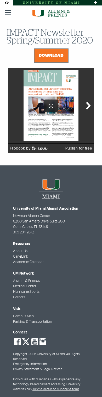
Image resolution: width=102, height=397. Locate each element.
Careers (19, 297)
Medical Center (24, 286)
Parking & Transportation (32, 322)
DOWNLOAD (51, 55)
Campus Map (23, 316)
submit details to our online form (55, 389)
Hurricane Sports (26, 292)
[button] (90, 382)
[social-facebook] (17, 341)
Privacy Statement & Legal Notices (37, 369)
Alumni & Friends (26, 281)
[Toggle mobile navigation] (8, 12)
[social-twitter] (26, 341)
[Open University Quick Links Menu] (95, 2)
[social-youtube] (34, 341)
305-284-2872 (23, 232)
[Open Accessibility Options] (6, 2)
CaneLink (20, 256)
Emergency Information (30, 364)
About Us (20, 251)
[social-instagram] (42, 341)
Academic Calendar (28, 262)
